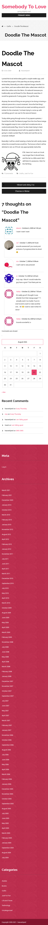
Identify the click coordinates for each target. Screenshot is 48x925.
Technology (6, 905)
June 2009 (5, 617)
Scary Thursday (21, 409)
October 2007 (6, 691)
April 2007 (5, 715)
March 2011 (6, 573)
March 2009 (6, 632)
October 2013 (6, 510)
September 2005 (8, 804)
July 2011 (5, 559)
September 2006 (8, 745)
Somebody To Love (24, 6)
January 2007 (6, 730)
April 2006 (5, 769)
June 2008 (5, 652)
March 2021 (6, 490)
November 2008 (7, 642)
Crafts (9, 26)
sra (17, 261)
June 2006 (5, 760)
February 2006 (7, 779)
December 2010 (7, 578)
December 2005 (7, 789)
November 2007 (7, 686)
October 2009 (6, 608)
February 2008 (7, 671)
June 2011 (5, 564)
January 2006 (6, 784)
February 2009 (7, 637)
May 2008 (5, 657)
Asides (4, 881)
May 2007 (5, 711)
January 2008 (6, 676)
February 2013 (7, 520)
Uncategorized (7, 910)
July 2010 (5, 588)
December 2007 (7, 681)
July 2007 (5, 701)
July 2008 (5, 647)
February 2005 (7, 838)
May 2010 (5, 593)
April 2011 (5, 569)
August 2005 (6, 809)
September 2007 (8, 696)
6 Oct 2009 (7, 71)
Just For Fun (28, 173)
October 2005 (6, 799)
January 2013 (6, 525)
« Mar (4, 392)
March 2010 (6, 603)
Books (4, 886)
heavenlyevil (25, 71)
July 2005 (5, 813)
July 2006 (5, 755)
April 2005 (5, 828)
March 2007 (6, 720)
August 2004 (6, 853)
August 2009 (6, 613)
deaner (18, 228)
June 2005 (5, 818)
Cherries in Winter (22, 191)
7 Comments (8, 173)
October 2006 (6, 740)
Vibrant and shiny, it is (25, 185)
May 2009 (5, 622)
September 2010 (8, 583)
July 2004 (5, 858)
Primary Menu (24, 15)
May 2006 (5, 764)
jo (16, 276)
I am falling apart (22, 419)
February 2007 (7, 725)
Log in (4, 467)
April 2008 (5, 662)
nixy (6, 414)
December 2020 (7, 500)
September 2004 (8, 848)
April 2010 (5, 598)
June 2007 (5, 706)
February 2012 (7, 544)
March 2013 (6, 515)
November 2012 (7, 529)
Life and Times (7, 901)
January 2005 (6, 843)
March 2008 (6, 666)
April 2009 (5, 627)
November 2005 (7, 794)
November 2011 (7, 554)
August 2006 (6, 750)
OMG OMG (19, 431)
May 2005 (5, 823)
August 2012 (6, 534)
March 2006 (6, 774)
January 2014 (6, 505)
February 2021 (7, 495)
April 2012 (5, 539)
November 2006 (7, 735)
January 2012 (6, 549)
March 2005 (6, 833)
